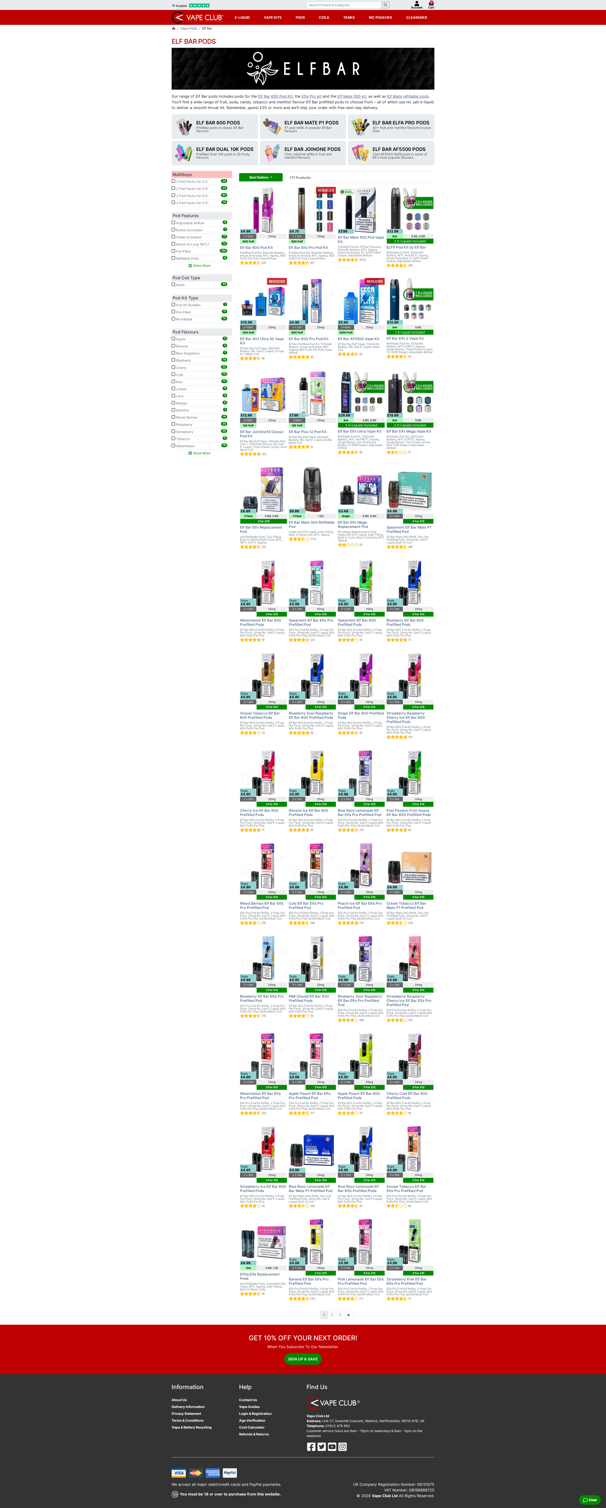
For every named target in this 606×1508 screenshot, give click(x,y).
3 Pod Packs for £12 (200, 195)
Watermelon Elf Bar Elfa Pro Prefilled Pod (260, 1095)
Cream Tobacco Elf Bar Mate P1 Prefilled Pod (406, 905)
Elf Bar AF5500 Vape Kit (358, 339)
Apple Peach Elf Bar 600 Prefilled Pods (359, 1095)
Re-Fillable (200, 319)
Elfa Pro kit (311, 96)
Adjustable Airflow (200, 222)
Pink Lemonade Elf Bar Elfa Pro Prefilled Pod (361, 1281)
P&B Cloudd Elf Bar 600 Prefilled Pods (309, 998)
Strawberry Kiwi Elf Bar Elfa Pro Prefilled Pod (407, 1281)
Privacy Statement (186, 1414)
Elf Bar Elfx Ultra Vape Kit (360, 431)
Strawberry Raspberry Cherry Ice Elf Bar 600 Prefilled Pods (406, 717)
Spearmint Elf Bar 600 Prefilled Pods (357, 622)
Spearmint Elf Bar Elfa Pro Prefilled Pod (311, 622)
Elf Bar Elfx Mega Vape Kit (409, 431)
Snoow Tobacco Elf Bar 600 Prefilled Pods (260, 715)
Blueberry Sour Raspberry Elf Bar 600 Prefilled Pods (311, 715)
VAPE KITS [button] (272, 17)
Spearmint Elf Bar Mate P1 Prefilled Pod (409, 529)
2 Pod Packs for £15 (200, 188)
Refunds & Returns (254, 1434)
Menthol (200, 410)
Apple (200, 339)
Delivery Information (188, 1407)
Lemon (200, 388)
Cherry (200, 367)
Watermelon (200, 445)
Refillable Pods (200, 258)
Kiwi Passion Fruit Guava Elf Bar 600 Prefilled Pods (409, 812)
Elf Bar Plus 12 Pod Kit (308, 432)
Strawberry (200, 431)
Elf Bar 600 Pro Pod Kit (309, 339)
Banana (200, 346)
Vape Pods (188, 28)
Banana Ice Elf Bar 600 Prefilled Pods (308, 812)
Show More (201, 265)
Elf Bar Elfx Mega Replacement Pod (353, 524)
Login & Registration (255, 1414)
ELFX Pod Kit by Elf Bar (406, 247)
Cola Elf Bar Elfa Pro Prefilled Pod (306, 905)
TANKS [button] (349, 17)
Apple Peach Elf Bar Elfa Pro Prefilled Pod (309, 1095)
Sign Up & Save (303, 1359)
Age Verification (252, 1420)
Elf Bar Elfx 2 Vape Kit (405, 338)
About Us (179, 1400)
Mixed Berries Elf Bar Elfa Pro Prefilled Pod (261, 905)
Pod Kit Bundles (200, 304)
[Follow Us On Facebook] (312, 1446)
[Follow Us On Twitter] (322, 1446)
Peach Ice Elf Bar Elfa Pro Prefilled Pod (360, 905)
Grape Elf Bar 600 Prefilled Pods (361, 715)
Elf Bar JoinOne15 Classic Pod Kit (262, 434)
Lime (200, 396)
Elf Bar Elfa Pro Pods (401, 122)
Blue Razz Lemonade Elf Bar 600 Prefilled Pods (358, 1188)
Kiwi (200, 381)
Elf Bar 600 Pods (218, 122)
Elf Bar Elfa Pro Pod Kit (308, 247)
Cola (200, 374)
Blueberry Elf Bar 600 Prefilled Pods (405, 622)
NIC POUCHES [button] (380, 17)
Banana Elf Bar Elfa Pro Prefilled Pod (309, 1281)
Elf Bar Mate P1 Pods (312, 122)
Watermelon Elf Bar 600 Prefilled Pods (260, 622)
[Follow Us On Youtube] (332, 1446)
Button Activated (200, 230)
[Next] (348, 1315)
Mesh (200, 285)
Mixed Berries (200, 417)
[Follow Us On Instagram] (342, 1446)
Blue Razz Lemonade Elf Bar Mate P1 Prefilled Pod (310, 1188)
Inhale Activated (200, 237)
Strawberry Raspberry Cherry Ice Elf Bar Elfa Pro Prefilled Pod (409, 1000)
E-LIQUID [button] (242, 17)
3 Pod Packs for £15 (200, 203)
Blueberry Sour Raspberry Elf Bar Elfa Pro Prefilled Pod (360, 1000)
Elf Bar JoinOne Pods (313, 149)
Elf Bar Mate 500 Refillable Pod (312, 524)
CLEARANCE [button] (416, 17)
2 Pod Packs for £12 (200, 181)
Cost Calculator (252, 1427)
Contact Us (248, 1400)
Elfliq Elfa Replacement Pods (260, 1276)
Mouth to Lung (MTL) (200, 244)
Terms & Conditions (188, 1420)
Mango (200, 403)
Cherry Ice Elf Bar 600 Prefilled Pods (259, 812)
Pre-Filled (200, 251)
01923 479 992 (337, 1426)
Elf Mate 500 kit (351, 96)
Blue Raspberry (200, 353)
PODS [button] (300, 17)
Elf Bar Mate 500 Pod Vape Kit (361, 239)
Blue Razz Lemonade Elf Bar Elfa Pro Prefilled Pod (359, 812)
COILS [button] (324, 17)
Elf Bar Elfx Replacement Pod (261, 529)
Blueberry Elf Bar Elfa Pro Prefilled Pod (262, 998)
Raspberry (200, 424)
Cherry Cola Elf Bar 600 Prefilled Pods (407, 1095)
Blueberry (200, 360)
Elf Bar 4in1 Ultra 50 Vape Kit (262, 341)
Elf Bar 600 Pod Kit (275, 96)
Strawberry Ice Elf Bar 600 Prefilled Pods (263, 1188)
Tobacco (200, 438)
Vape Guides (249, 1407)
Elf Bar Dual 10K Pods (225, 149)
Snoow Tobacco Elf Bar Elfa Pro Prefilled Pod (406, 1188)
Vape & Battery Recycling (192, 1427)
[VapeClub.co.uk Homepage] (173, 28)
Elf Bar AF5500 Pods (399, 149)
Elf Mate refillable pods (408, 96)
